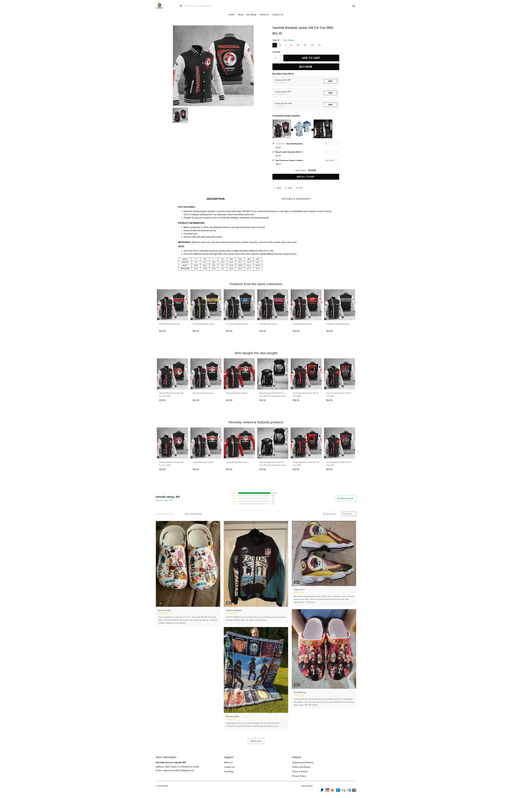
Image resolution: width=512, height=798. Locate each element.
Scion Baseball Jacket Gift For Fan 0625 (338, 394)
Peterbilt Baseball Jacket (169, 324)
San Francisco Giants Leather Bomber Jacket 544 (290, 160)
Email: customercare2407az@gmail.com (175, 770)
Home (232, 14)
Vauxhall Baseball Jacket (203, 393)
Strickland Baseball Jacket (204, 324)
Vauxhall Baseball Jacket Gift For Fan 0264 (171, 394)
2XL (298, 45)
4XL (312, 45)
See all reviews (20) (164, 500)
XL (291, 45)
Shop (240, 14)
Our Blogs (251, 14)
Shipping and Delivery (302, 762)
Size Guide (288, 40)
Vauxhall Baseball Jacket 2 (237, 393)
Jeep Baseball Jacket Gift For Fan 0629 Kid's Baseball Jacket (272, 394)
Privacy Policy (299, 776)
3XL (305, 45)
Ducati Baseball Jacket (302, 324)
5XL (319, 45)
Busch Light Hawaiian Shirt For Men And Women (290, 152)
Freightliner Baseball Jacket (337, 324)
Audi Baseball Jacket (268, 324)
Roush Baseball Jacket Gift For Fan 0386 (306, 394)
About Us (264, 14)
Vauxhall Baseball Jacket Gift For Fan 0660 (295, 144)
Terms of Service (300, 771)
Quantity (276, 52)
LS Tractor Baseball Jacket (237, 324)
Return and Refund (301, 767)
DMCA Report (307, 786)
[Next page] (358, 314)
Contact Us (277, 14)
